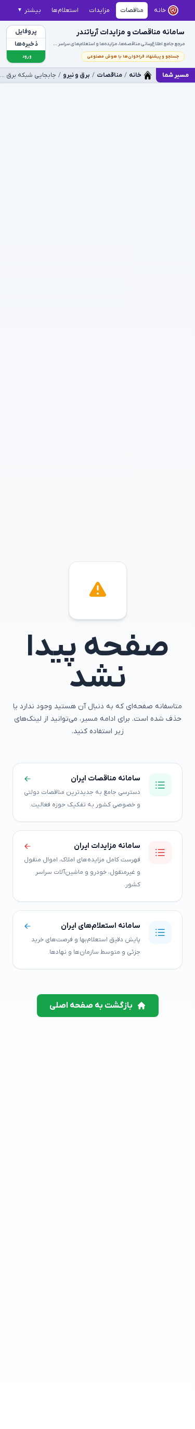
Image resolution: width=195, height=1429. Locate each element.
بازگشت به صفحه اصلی (91, 1005)
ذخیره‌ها (26, 44)
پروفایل (26, 32)
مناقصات (109, 75)
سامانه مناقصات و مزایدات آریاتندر (130, 32)
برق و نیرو (76, 75)
